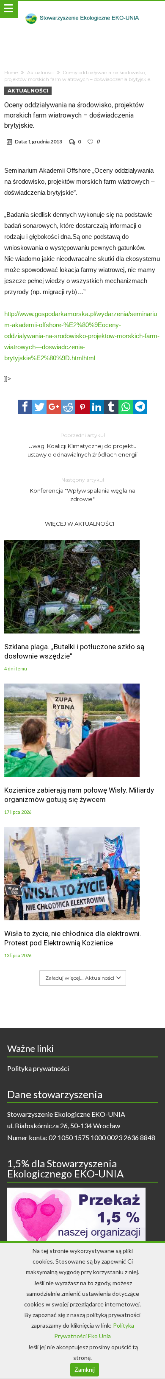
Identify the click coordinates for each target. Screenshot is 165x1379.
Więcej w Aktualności (79, 523)
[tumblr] (111, 407)
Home (11, 73)
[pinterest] (82, 407)
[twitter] (39, 407)
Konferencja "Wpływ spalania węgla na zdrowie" (82, 489)
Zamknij (84, 1369)
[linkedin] (97, 407)
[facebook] (25, 407)
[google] (54, 407)
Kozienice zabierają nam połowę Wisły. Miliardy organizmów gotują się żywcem (79, 795)
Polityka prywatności (38, 1068)
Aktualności (40, 73)
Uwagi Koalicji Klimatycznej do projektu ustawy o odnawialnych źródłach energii (83, 445)
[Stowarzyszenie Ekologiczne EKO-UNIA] (82, 9)
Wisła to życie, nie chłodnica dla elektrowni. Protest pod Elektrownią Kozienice (72, 938)
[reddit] (68, 407)
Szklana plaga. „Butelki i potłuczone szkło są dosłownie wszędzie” (74, 651)
